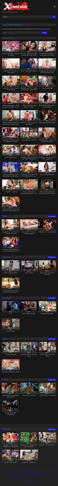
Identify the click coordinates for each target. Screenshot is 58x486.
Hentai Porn (37, 476)
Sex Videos (10, 476)
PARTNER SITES (35, 474)
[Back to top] (53, 481)
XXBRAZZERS (46, 476)
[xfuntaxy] (29, 6)
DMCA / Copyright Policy (11, 470)
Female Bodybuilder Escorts (23, 476)
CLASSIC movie (29, 481)
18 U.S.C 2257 (43, 470)
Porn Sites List (23, 474)
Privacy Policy (24, 470)
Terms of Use (33, 470)
